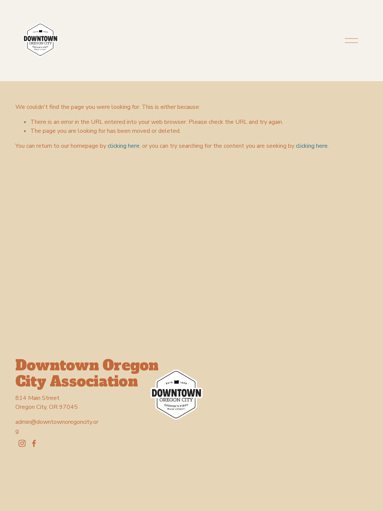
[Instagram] (22, 443)
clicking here (124, 146)
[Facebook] (34, 443)
